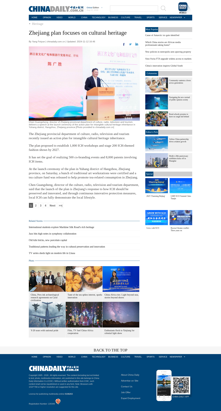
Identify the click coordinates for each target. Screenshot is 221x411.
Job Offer (126, 392)
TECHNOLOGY (98, 17)
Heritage (37, 23)
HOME (34, 17)
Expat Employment (130, 398)
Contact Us (126, 386)
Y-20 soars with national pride (44, 330)
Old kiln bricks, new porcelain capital (48, 240)
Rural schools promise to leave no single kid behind (179, 115)
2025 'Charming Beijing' (155, 196)
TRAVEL (138, 17)
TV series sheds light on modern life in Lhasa (52, 253)
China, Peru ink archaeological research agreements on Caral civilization (45, 298)
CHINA (84, 17)
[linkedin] (130, 45)
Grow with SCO (152, 228)
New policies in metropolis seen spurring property (168, 52)
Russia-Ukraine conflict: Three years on (180, 229)
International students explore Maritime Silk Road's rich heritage (61, 227)
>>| (60, 205)
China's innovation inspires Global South (164, 66)
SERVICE (163, 17)
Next (52, 205)
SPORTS (151, 17)
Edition (93, 7)
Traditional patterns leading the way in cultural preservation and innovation (67, 246)
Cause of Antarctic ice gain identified (162, 35)
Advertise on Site (129, 380)
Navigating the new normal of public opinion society (179, 98)
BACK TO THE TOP (110, 350)
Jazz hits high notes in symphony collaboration (52, 233)
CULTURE (125, 17)
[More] (123, 46)
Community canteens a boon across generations (180, 81)
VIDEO (59, 17)
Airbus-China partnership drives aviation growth (179, 140)
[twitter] (136, 45)
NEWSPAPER (175, 17)
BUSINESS (113, 17)
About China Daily (130, 375)
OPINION (47, 17)
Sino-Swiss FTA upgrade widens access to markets (168, 59)
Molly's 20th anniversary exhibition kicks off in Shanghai (178, 158)
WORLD (72, 17)
